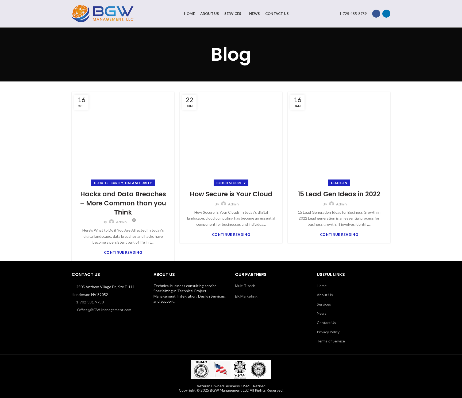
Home (322, 285)
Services (324, 304)
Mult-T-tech (245, 285)
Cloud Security (108, 183)
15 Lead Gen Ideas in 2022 (339, 194)
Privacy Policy (328, 332)
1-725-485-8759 (353, 13)
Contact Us (326, 322)
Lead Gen (339, 183)
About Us (325, 294)
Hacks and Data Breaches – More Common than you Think (123, 203)
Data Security (138, 183)
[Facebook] (376, 14)
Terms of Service (331, 341)
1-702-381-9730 (90, 302)
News (321, 313)
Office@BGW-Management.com (104, 309)
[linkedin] (386, 14)
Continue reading (123, 252)
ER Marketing (246, 296)
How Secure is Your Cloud (231, 194)
